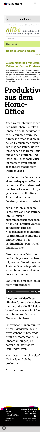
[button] (4, 428)
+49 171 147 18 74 (30, 411)
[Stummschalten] (36, 291)
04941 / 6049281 (30, 413)
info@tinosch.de (31, 421)
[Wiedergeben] (8, 291)
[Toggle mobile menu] (35, 3)
